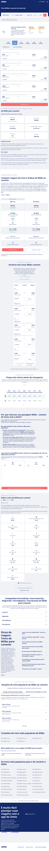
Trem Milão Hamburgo (6, 789)
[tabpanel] (24, 478)
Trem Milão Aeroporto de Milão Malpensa (11, 778)
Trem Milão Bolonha (37, 783)
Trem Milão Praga (5, 786)
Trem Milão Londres (21, 769)
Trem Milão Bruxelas (6, 775)
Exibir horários (13, 137)
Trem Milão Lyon (36, 780)
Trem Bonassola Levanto (22, 795)
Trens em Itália (13, 801)
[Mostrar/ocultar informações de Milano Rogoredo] (46, 712)
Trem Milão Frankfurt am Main (24, 783)
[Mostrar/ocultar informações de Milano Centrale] (46, 706)
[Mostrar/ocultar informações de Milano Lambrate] (46, 719)
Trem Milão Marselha (22, 786)
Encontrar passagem (12, 121)
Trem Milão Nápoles (6, 783)
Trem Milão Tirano (5, 741)
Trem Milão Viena (36, 778)
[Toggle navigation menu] (47, 2)
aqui (37, 369)
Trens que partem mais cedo (19, 364)
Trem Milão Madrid (21, 772)
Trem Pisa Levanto (5, 792)
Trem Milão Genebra (22, 778)
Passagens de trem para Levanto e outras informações (35, 754)
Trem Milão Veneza (36, 738)
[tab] (6, 46)
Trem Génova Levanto (22, 792)
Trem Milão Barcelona (37, 772)
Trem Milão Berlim (5, 772)
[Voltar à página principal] (3, 2)
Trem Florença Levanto (37, 789)
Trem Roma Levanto (21, 789)
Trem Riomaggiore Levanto (38, 792)
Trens (6, 801)
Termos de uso (29, 847)
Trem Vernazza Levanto (6, 795)
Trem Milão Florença (21, 738)
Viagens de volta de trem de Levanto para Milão (12, 754)
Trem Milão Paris (21, 741)
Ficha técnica (21, 847)
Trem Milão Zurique (37, 786)
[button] (30, 15)
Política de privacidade (40, 847)
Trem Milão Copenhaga (6, 780)
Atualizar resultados (23, 279)
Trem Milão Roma (5, 738)
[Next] (45, 42)
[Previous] (5, 392)
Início (2, 801)
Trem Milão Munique (22, 775)
